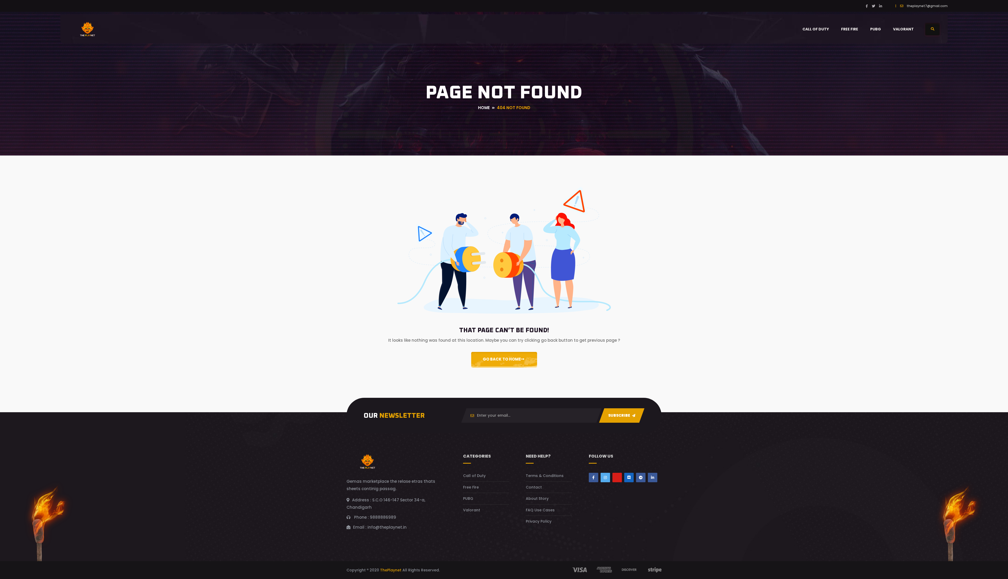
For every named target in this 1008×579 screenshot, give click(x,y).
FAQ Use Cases (540, 510)
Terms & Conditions (545, 475)
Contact (534, 487)
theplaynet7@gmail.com (927, 6)
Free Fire (849, 29)
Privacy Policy (539, 521)
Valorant (903, 29)
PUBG (875, 29)
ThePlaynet (390, 570)
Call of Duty (815, 29)
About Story (537, 498)
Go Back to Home (502, 359)
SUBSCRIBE (619, 415)
